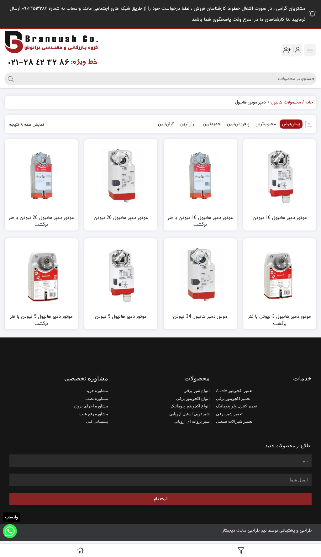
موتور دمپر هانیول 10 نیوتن (280, 217)
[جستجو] (9, 78)
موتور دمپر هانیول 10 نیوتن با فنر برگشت (200, 221)
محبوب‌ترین (265, 123)
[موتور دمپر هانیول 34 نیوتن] (200, 275)
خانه (309, 102)
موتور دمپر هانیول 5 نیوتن (121, 316)
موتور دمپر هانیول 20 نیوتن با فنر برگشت (41, 221)
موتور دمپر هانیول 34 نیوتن (200, 316)
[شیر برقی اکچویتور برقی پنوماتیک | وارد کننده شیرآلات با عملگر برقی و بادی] (52, 50)
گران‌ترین (166, 123)
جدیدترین (212, 123)
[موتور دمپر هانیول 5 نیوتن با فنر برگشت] (41, 275)
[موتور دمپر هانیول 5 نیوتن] (121, 275)
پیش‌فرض (291, 123)
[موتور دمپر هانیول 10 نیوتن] (279, 176)
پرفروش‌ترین (238, 123)
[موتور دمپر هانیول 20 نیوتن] (121, 176)
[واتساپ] (10, 531)
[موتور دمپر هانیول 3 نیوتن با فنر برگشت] (279, 275)
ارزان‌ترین (188, 123)
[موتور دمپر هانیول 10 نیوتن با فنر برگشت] (200, 176)
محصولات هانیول (286, 102)
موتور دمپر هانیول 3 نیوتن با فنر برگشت (279, 320)
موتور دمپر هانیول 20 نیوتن (121, 217)
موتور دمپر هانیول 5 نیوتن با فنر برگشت (41, 320)
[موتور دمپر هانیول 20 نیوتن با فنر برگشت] (41, 176)
